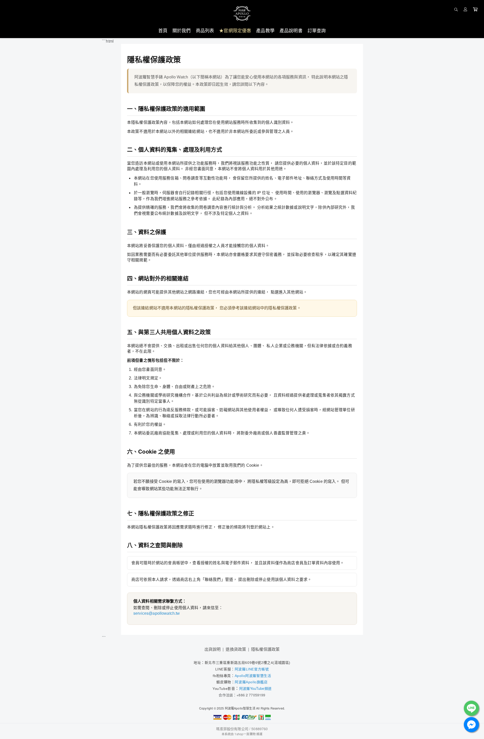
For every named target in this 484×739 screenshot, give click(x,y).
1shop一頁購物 (244, 734)
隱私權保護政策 (265, 649)
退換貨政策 (236, 649)
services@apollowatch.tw (156, 613)
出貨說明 (212, 649)
